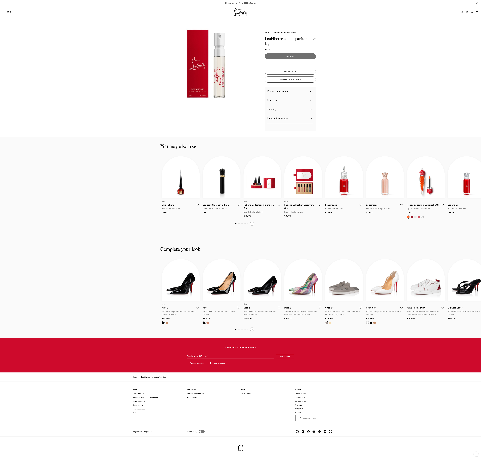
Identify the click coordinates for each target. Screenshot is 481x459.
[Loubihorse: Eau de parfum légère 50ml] (385, 177)
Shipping (271, 109)
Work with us (246, 394)
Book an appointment (195, 394)
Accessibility (192, 432)
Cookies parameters (307, 418)
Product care (192, 397)
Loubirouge (331, 205)
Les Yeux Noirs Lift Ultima (216, 205)
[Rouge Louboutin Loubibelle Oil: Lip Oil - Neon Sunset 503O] (426, 177)
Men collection (219, 363)
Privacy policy (300, 401)
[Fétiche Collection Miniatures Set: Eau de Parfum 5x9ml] (262, 177)
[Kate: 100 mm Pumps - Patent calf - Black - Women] (222, 280)
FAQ (134, 413)
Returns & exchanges (277, 119)
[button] (475, 453)
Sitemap (298, 405)
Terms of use (300, 397)
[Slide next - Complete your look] (252, 329)
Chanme (329, 307)
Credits (298, 412)
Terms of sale (300, 394)
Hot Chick (371, 307)
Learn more (273, 100)
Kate (205, 307)
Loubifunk (453, 205)
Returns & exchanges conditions (145, 398)
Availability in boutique (290, 80)
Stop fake (299, 409)
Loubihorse (372, 205)
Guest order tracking (141, 401)
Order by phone (290, 72)
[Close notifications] (476, 2)
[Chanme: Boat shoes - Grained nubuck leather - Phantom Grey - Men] (344, 280)
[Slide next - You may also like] (252, 224)
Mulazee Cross (455, 307)
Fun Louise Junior (416, 307)
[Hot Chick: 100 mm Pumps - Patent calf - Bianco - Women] (385, 280)
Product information (277, 91)
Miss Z (165, 307)
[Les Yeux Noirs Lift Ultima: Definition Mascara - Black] (222, 177)
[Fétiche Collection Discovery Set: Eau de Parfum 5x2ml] (303, 177)
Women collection (197, 363)
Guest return (138, 405)
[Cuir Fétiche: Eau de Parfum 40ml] (181, 177)
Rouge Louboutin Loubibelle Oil (423, 205)
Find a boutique (139, 409)
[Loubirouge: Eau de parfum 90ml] (344, 177)
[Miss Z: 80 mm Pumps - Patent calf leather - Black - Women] (262, 280)
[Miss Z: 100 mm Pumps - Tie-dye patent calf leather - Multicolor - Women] (303, 280)
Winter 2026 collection (247, 3)
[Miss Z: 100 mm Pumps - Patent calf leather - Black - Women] (181, 280)
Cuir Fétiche (168, 205)
